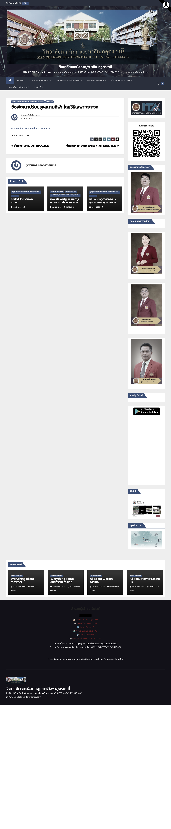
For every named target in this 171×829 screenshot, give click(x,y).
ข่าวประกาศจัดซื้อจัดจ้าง (57, 192)
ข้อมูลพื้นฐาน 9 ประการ (19, 87)
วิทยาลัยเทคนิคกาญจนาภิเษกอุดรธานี (85, 67)
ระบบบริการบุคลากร (96, 80)
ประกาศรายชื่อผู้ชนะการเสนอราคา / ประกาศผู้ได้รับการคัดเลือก (28, 102)
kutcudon (70, 207)
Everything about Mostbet (22, 580)
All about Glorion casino (101, 580)
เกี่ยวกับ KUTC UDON (121, 80)
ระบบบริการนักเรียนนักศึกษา (69, 80)
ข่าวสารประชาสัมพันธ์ (70, 192)
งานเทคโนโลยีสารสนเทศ (31, 115)
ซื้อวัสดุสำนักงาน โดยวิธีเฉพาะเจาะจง (31, 146)
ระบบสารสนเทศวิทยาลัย (40, 80)
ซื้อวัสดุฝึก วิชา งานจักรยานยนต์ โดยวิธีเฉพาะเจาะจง (91, 146)
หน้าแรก (20, 80)
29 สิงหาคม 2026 (19, 587)
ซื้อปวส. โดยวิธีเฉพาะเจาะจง (22, 201)
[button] (158, 83)
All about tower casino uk (145, 580)
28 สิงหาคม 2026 (138, 587)
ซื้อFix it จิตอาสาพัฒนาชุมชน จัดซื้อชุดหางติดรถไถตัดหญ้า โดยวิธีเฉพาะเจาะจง (103, 204)
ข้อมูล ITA (39, 87)
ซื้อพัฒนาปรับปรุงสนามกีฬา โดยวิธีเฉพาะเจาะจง (30, 128)
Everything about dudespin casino (62, 580)
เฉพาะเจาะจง (49, 102)
